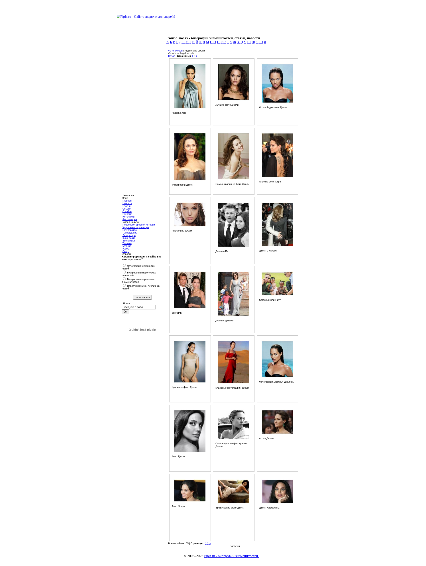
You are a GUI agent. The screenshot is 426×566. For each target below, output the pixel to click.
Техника (127, 243)
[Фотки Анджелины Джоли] (277, 102)
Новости (127, 203)
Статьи (126, 206)
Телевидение (129, 232)
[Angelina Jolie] (190, 108)
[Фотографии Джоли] (190, 180)
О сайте (127, 211)
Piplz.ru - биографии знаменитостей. (231, 556)
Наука (125, 248)
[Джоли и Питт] (233, 246)
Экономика (128, 240)
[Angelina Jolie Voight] (277, 177)
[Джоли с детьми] (233, 316)
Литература (129, 235)
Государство (129, 230)
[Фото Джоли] (190, 451)
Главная (127, 200)
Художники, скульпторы (135, 227)
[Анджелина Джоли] (190, 226)
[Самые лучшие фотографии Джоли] (233, 438)
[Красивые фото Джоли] (190, 382)
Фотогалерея (129, 219)
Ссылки (126, 208)
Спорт (125, 251)
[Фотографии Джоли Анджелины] (277, 377)
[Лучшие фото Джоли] (233, 100)
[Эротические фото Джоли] (233, 503)
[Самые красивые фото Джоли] (233, 179)
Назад (171, 56)
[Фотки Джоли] (277, 433)
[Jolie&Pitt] (190, 308)
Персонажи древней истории (138, 224)
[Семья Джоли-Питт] (277, 295)
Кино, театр (128, 238)
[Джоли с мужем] (277, 246)
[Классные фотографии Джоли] (233, 383)
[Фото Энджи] (190, 501)
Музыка (126, 246)
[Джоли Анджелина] (277, 503)
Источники (128, 216)
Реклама (127, 214)
